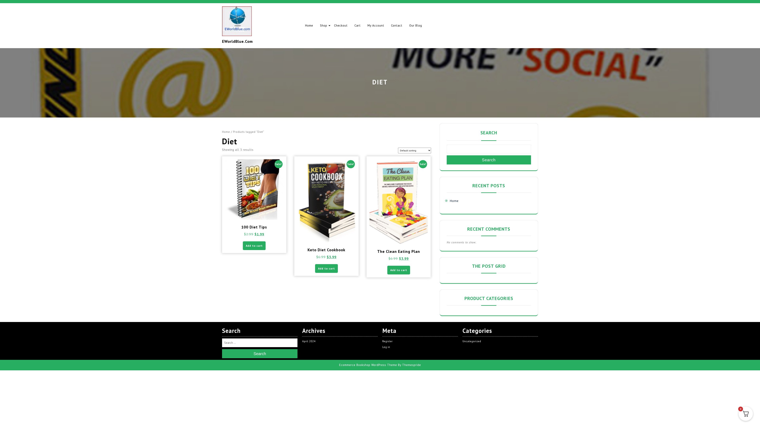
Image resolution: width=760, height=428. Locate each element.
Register (387, 341)
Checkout (341, 25)
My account (376, 25)
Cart (357, 25)
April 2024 (308, 341)
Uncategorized (472, 341)
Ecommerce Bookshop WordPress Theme (368, 365)
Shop (323, 25)
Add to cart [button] (254, 245)
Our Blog (415, 25)
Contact (396, 25)
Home (309, 25)
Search (489, 133)
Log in (386, 347)
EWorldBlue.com (237, 41)
